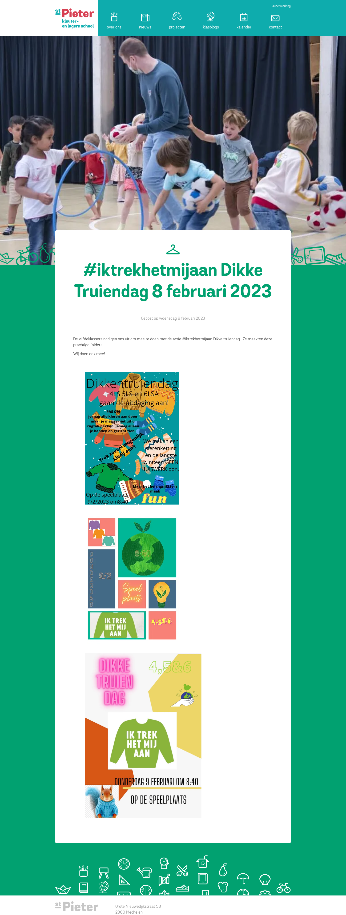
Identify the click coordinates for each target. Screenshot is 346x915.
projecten (177, 27)
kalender (244, 27)
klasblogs (211, 27)
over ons (114, 27)
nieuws (145, 27)
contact (275, 27)
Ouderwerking (281, 6)
